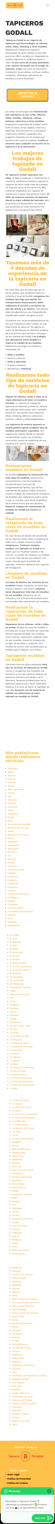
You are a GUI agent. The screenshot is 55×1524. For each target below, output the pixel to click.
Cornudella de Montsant (20, 911)
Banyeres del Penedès (19, 824)
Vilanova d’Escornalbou (24, 1403)
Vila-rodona (18, 1382)
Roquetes (17, 1285)
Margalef (16, 1142)
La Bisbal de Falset (19, 1043)
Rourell (15, 1288)
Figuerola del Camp (20, 994)
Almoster (12, 800)
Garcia (13, 1011)
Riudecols (17, 1267)
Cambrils (12, 880)
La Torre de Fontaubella (24, 1114)
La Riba (13, 1088)
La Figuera (15, 1057)
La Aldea (14, 1032)
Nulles (15, 1191)
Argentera (13, 814)
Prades (15, 1222)
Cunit (10, 918)
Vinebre (16, 1417)
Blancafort (13, 848)
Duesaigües (13, 925)
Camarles (12, 876)
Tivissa (15, 1341)
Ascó (10, 821)
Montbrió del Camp (22, 1177)
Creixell (11, 915)
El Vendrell (15, 973)
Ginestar (14, 1015)
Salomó (16, 1292)
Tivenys (16, 1337)
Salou (15, 1295)
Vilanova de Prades (22, 1400)
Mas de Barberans (21, 1149)
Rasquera (17, 1239)
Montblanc (17, 1173)
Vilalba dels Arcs (20, 1393)
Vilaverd (16, 1410)
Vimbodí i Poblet (20, 1414)
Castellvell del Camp (18, 894)
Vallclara (16, 1361)
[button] (49, 1491)
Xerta (14, 1424)
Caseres (12, 890)
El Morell (14, 956)
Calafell (11, 873)
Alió (10, 796)
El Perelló (15, 959)
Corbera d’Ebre (15, 908)
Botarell (12, 859)
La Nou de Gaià (18, 1071)
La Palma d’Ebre (18, 1074)
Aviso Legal (13, 1474)
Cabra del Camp (16, 869)
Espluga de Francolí (20, 987)
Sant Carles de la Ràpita (24, 1299)
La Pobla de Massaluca (22, 1081)
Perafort (16, 1201)
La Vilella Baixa (20, 1124)
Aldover (12, 782)
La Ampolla (15, 1039)
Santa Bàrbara (19, 1309)
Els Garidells (16, 977)
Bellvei (11, 838)
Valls (14, 1372)
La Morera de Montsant (22, 1067)
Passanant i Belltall (22, 1194)
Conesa (11, 901)
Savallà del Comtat (22, 1323)
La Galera (15, 1060)
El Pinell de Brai (18, 963)
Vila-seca (16, 1386)
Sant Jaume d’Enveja (23, 1306)
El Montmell (16, 952)
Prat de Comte (19, 1225)
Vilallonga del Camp (22, 1396)
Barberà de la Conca (18, 827)
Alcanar (12, 775)
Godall (13, 1018)
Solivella (16, 1330)
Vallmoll (16, 1368)
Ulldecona (17, 1354)
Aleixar (11, 786)
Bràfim (11, 862)
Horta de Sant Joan (20, 1025)
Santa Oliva (18, 1316)
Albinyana (13, 768)
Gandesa (14, 1008)
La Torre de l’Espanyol (23, 1117)
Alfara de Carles (16, 789)
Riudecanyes (18, 1253)
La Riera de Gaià (20, 1100)
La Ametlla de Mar (19, 1036)
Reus (14, 1246)
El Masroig (15, 942)
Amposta (12, 807)
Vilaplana (16, 1407)
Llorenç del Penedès (22, 1138)
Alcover (12, 779)
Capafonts (13, 883)
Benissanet (13, 845)
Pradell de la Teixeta (22, 1218)
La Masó (14, 1064)
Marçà (15, 1145)
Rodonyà (16, 1281)
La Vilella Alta (19, 1121)
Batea (11, 831)
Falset (13, 991)
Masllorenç (17, 1156)
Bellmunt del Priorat (18, 834)
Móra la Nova (19, 1187)
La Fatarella (16, 1050)
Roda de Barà (19, 1278)
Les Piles (16, 1131)
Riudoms (16, 1271)
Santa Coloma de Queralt (25, 1313)
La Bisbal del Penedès (21, 1046)
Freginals (14, 1004)
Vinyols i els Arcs (20, 1421)
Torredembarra (20, 1344)
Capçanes (13, 887)
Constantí (13, 904)
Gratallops (15, 1022)
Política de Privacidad (19, 1478)
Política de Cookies (17, 1483)
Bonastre (12, 852)
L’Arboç (13, 1029)
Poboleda (17, 1208)
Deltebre (12, 922)
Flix (11, 998)
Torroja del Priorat (21, 1347)
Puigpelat (17, 1232)
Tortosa (16, 1351)
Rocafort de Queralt (22, 1274)
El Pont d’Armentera (20, 970)
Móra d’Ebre (18, 1184)
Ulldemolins (18, 1358)
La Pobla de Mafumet (21, 1078)
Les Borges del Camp (23, 1128)
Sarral (15, 1320)
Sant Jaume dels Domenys (26, 1302)
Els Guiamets (16, 980)
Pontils (15, 1212)
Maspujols (17, 1159)
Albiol (11, 772)
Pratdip (15, 1229)
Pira (14, 1205)
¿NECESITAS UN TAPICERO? (27, 95)
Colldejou (12, 897)
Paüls (14, 1198)
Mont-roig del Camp (22, 1170)
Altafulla (12, 803)
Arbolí (11, 810)
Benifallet (13, 841)
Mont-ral (16, 1166)
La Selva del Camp (21, 1107)
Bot (9, 855)
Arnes (11, 817)
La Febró (14, 1053)
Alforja (11, 793)
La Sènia (16, 1110)
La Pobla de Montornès (22, 1085)
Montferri (17, 1180)
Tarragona (17, 1334)
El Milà (13, 945)
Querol (15, 1236)
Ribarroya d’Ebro (20, 1250)
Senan (15, 1327)
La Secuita (17, 1103)
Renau (15, 1243)
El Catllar (14, 935)
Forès (12, 1001)
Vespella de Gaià (20, 1379)
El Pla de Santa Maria (21, 966)
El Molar (14, 949)
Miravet (16, 1163)
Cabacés (12, 866)
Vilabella (16, 1389)
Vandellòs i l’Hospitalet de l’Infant (29, 1375)
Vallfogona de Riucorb (23, 1365)
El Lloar (14, 938)
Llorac (15, 1135)
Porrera (16, 1215)
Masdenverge (19, 1152)
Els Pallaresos (17, 984)
